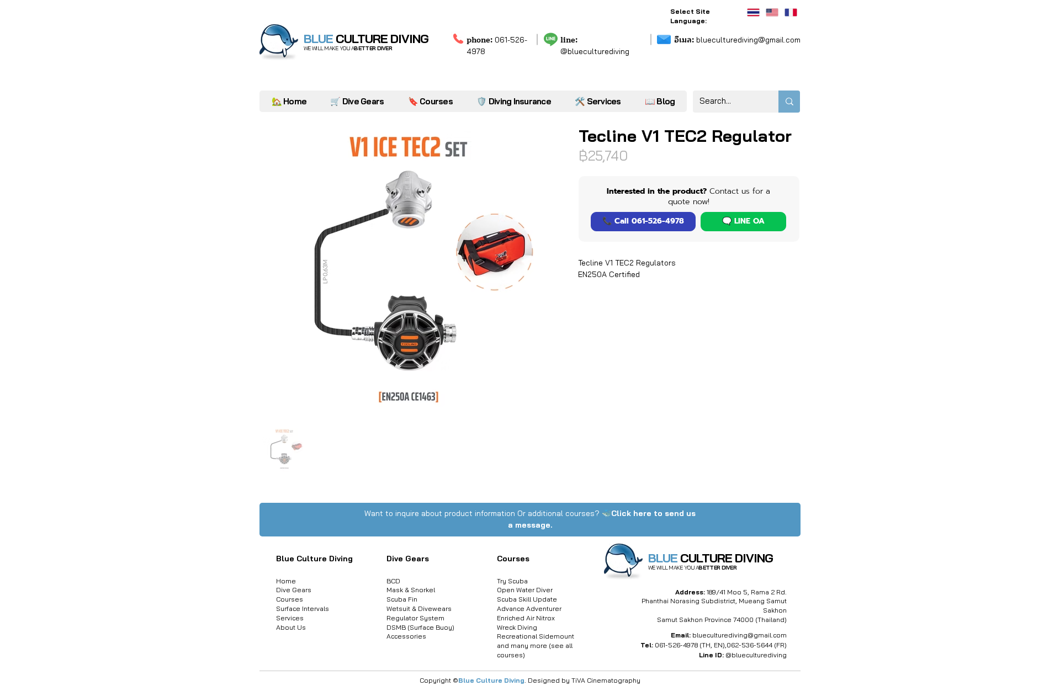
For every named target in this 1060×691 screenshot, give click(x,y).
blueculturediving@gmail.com (737, 40)
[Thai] (753, 12)
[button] (598, 101)
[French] (790, 12)
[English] (771, 12)
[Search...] (789, 102)
